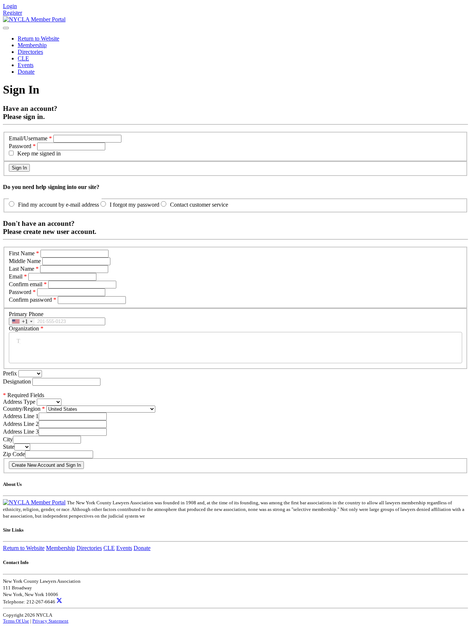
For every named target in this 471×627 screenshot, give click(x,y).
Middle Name (25, 261)
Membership (32, 45)
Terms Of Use (16, 621)
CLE (23, 58)
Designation (17, 381)
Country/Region (21, 409)
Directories (30, 52)
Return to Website (38, 38)
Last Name (21, 269)
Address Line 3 (21, 431)
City (8, 439)
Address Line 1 (21, 416)
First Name (22, 253)
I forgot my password (134, 205)
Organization (24, 328)
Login (10, 6)
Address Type (19, 402)
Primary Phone (26, 314)
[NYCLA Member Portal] (34, 19)
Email (15, 276)
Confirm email (25, 284)
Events (25, 65)
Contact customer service (199, 205)
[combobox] (22, 321)
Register (12, 13)
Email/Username (28, 138)
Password (20, 146)
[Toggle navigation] (6, 28)
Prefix (10, 373)
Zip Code (14, 454)
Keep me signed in (39, 153)
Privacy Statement (50, 621)
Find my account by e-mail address (58, 205)
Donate (26, 72)
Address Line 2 (21, 424)
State (8, 447)
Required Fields (23, 395)
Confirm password (30, 300)
